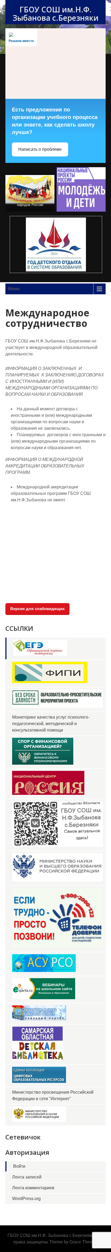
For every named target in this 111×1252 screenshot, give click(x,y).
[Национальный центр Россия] (48, 793)
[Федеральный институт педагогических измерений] (50, 681)
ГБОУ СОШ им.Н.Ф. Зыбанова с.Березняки (56, 13)
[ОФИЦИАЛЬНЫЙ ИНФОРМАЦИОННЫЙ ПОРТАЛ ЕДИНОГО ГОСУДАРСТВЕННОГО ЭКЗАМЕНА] (40, 654)
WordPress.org (26, 1198)
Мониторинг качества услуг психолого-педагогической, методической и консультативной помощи (50, 723)
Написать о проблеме (40, 149)
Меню (14, 288)
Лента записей (26, 1177)
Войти (19, 1166)
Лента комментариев (33, 1187)
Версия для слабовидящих (37, 608)
